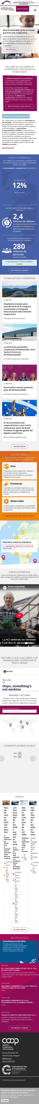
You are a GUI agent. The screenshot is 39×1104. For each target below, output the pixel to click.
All (19, 753)
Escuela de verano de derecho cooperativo (6, 820)
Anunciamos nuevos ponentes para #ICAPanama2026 (18, 388)
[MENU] (35, 10)
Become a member (22, 9)
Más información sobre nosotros (19, 106)
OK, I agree (5, 1100)
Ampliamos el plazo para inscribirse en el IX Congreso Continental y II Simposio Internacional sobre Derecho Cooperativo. (17, 309)
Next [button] (33, 759)
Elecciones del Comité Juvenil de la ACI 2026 (24, 821)
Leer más (8, 50)
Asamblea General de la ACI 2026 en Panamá (33, 821)
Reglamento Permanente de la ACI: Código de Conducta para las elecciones (19, 987)
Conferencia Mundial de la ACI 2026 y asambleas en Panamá (15, 826)
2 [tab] (18, 55)
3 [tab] (21, 55)
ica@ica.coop (7, 1058)
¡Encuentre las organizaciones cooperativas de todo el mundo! (18, 547)
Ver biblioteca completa (19, 1028)
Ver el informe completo (19, 270)
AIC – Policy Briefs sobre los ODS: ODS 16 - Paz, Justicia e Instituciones (19, 969)
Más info (16, 1097)
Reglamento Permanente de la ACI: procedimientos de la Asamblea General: (17, 1001)
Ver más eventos (19, 929)
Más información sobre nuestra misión (20, 516)
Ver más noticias (20, 446)
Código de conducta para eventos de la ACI (18, 1015)
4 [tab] (23, 55)
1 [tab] (16, 55)
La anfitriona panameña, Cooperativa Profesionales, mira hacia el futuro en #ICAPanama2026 (19, 351)
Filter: (15, 753)
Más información (8, 148)
